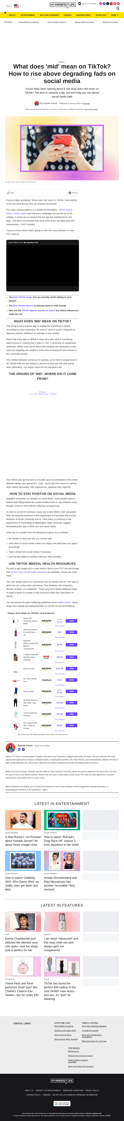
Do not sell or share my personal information (75, 1095)
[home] (5, 15)
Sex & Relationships (49, 15)
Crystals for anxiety (90, 1031)
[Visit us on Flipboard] (118, 3)
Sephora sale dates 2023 (65, 1031)
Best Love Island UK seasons (80, 1066)
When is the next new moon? (80, 1056)
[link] (15, 621)
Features (61, 62)
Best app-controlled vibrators (94, 1026)
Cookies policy (33, 1095)
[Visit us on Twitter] (107, 3)
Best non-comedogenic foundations (92, 1036)
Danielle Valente (50, 103)
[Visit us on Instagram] (100, 3)
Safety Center (64, 602)
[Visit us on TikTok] (114, 3)
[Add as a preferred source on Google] (62, 1103)
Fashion (67, 15)
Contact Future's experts (48, 1090)
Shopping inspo (83, 15)
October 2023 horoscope (84, 22)
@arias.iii (42, 392)
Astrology (101, 15)
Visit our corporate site (93, 1113)
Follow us (75, 193)
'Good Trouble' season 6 (56, 22)
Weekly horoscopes (110, 22)
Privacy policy (92, 1090)
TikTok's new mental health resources (29, 572)
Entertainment (28, 15)
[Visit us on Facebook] (104, 3)
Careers (47, 1095)
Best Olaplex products (63, 1026)
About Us (29, 1090)
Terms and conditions (72, 1090)
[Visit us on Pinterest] (111, 3)
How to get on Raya (62, 1035)
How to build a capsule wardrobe (78, 1061)
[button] (42, 621)
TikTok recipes (20, 213)
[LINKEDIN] (20, 749)
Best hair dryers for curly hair (94, 1041)
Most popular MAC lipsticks (66, 1039)
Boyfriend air (73, 1051)
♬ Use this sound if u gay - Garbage (43, 394)
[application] (42, 265)
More (114, 15)
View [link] (71, 621)
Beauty (12, 15)
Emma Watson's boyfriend (29, 22)
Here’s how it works (91, 109)
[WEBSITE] (24, 749)
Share (12, 193)
